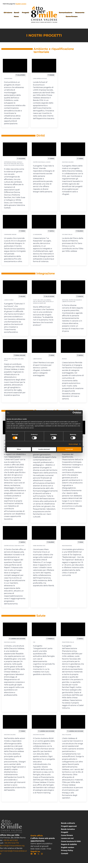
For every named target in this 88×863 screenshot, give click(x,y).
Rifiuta (19, 449)
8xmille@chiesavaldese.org (12, 845)
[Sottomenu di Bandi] (19, 12)
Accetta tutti (69, 449)
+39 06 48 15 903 (10, 840)
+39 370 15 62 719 (11, 843)
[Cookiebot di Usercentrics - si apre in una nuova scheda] (73, 412)
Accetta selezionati (44, 449)
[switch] (34, 437)
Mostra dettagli (73, 444)
